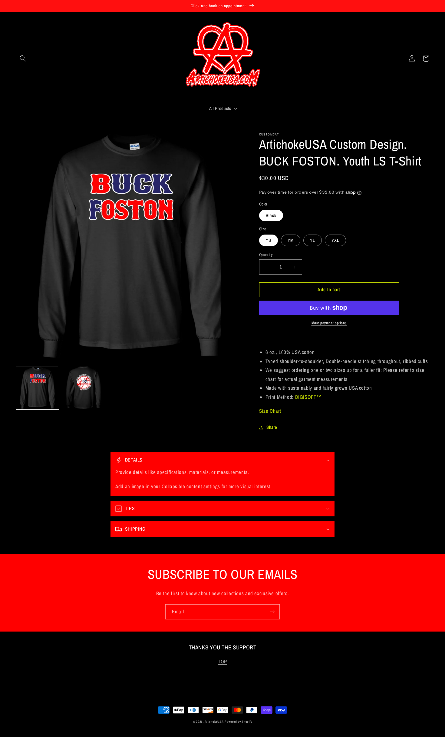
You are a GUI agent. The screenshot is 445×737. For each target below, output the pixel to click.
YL (312, 240)
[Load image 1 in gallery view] (37, 387)
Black (271, 215)
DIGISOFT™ (308, 397)
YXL (335, 240)
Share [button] (271, 427)
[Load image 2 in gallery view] (83, 387)
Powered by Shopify (238, 721)
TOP (222, 661)
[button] (23, 58)
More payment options (329, 322)
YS (268, 240)
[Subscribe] (272, 611)
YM (291, 240)
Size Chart (270, 411)
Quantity (266, 254)
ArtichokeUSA (214, 721)
